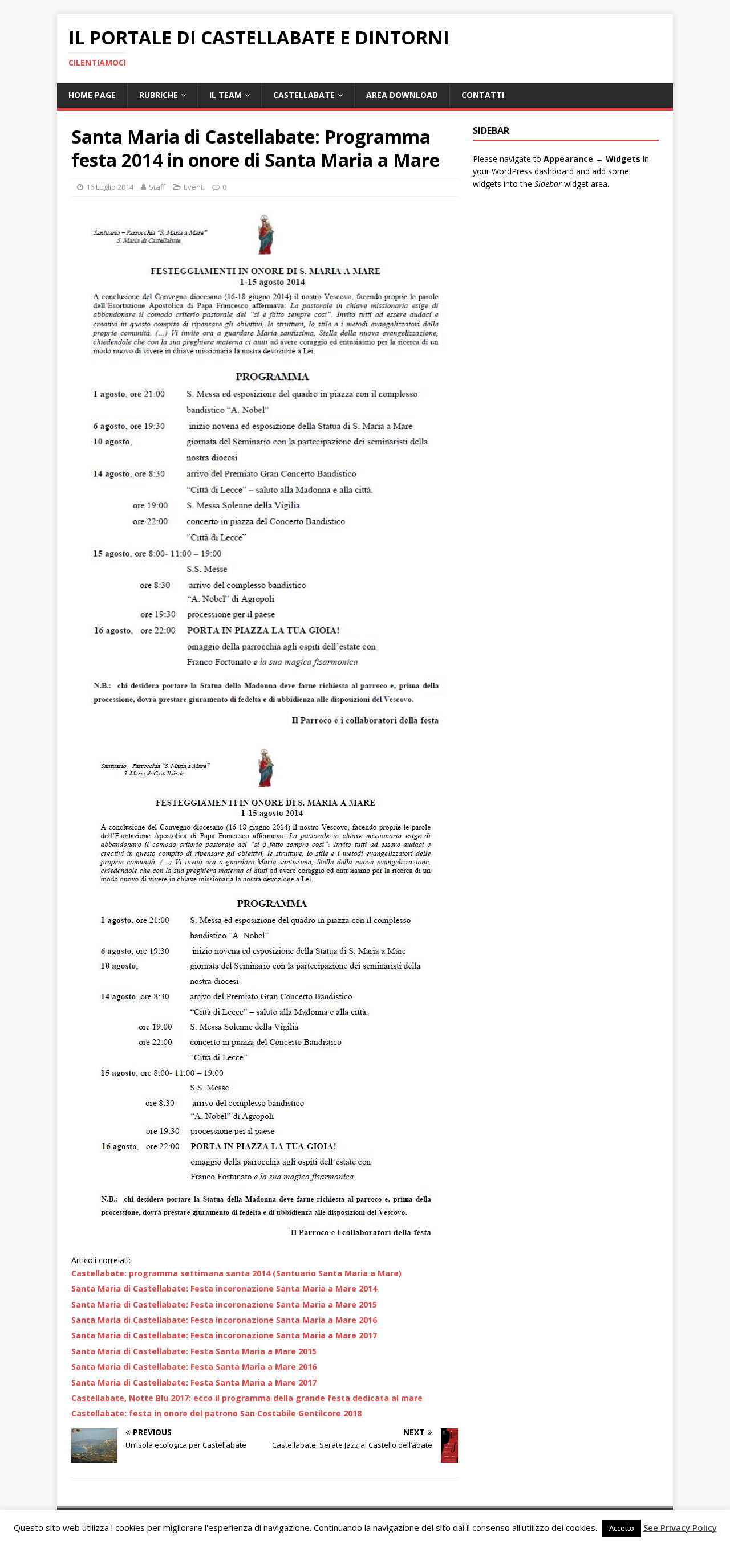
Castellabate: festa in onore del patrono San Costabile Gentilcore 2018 (216, 1413)
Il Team (225, 94)
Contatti (482, 94)
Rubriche (158, 94)
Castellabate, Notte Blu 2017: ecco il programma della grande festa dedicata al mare (247, 1397)
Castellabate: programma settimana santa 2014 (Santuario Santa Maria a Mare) (236, 1273)
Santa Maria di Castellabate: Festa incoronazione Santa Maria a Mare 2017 (224, 1335)
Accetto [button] (621, 1528)
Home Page (92, 94)
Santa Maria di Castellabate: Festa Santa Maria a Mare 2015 (194, 1351)
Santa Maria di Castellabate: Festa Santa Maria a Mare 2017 (194, 1382)
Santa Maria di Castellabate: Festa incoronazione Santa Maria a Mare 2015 (224, 1304)
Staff (157, 187)
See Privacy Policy (680, 1527)
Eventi (194, 187)
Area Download (402, 94)
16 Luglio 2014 (109, 187)
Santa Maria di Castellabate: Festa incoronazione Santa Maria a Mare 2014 (224, 1288)
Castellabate (304, 94)
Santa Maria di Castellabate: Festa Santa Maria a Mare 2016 (194, 1366)
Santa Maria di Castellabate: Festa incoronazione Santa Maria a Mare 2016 (224, 1319)
